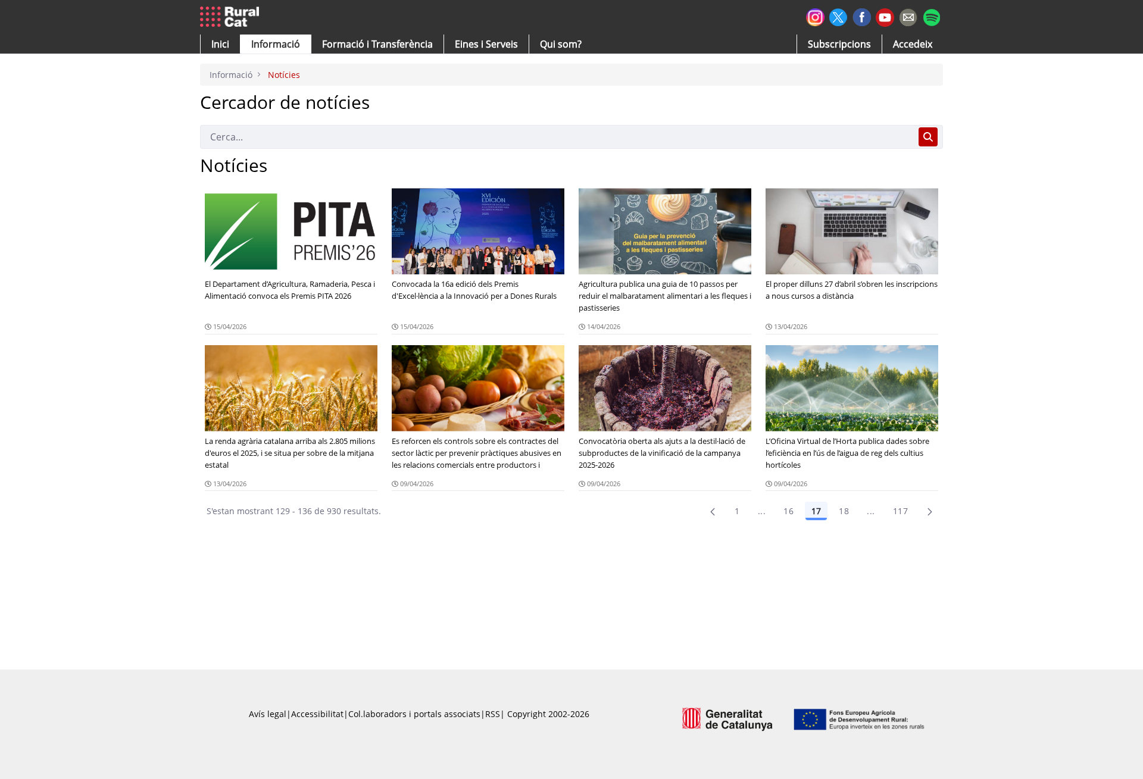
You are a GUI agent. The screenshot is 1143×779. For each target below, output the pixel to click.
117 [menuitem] (900, 511)
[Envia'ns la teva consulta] (908, 15)
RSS (492, 713)
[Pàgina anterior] (712, 511)
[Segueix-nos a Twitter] (838, 15)
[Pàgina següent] (930, 511)
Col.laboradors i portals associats (414, 713)
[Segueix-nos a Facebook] (861, 15)
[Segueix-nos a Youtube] (885, 16)
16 (788, 511)
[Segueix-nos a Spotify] (931, 15)
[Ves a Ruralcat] (232, 17)
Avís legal (267, 713)
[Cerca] (928, 136)
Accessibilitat (317, 713)
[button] (220, 44)
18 (844, 511)
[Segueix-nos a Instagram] (815, 15)
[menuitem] (377, 44)
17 (816, 511)
